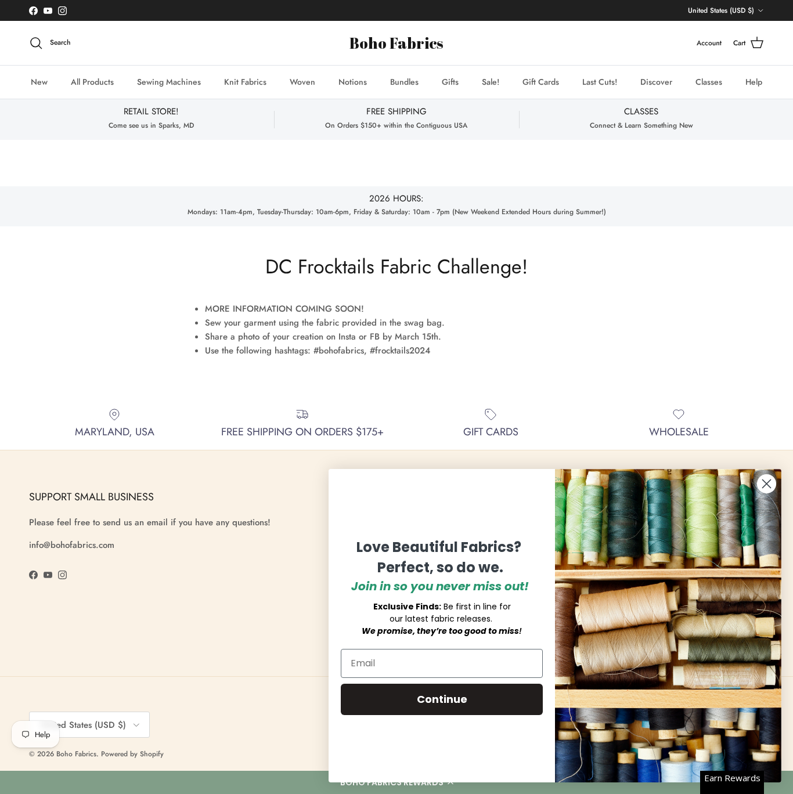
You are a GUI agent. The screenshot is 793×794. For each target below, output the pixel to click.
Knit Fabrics (245, 82)
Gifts (450, 82)
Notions (352, 82)
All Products (92, 82)
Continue (442, 699)
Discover (656, 82)
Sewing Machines (169, 82)
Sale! (490, 82)
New (39, 82)
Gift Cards (540, 82)
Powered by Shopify (132, 754)
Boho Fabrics (76, 754)
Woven (302, 82)
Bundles (404, 82)
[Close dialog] (766, 484)
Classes (708, 82)
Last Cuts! (599, 82)
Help (753, 82)
